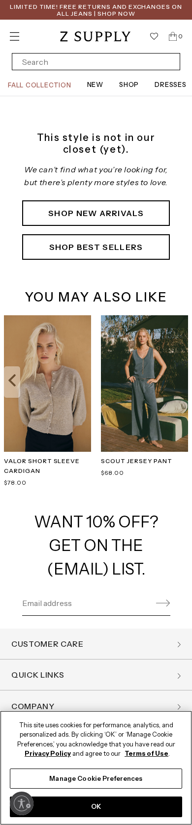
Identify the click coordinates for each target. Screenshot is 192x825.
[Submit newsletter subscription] (161, 603)
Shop (129, 84)
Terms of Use (146, 753)
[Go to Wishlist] (154, 36)
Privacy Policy (48, 753)
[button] (12, 382)
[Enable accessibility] (21, 803)
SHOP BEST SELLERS (96, 247)
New (95, 84)
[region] (96, 768)
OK (96, 806)
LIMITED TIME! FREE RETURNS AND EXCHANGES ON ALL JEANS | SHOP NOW (96, 10)
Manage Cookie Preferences (95, 778)
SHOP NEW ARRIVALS (96, 213)
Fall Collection (39, 85)
